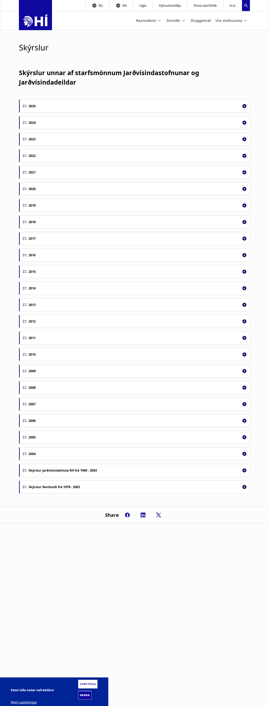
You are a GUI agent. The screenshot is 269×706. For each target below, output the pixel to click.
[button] (246, 6)
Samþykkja (88, 684)
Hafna (85, 695)
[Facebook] (127, 515)
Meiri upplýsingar (24, 702)
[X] (158, 515)
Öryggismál (201, 20)
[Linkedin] (143, 515)
